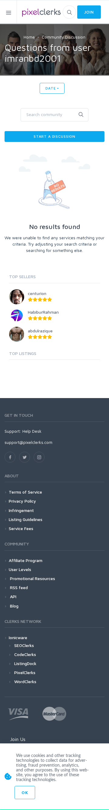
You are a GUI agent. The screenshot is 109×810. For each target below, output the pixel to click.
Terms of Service (25, 491)
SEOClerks (24, 645)
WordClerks (25, 681)
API (12, 596)
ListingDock (25, 663)
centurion (37, 293)
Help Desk (31, 431)
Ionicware (18, 637)
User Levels (20, 569)
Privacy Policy (22, 501)
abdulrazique (40, 330)
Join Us (17, 739)
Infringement (21, 510)
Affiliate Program (25, 560)
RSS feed (18, 587)
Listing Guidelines (25, 519)
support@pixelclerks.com (28, 442)
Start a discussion (54, 136)
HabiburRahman (43, 312)
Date (50, 88)
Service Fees (21, 528)
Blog (13, 605)
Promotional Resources (32, 578)
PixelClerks (24, 672)
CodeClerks (25, 654)
